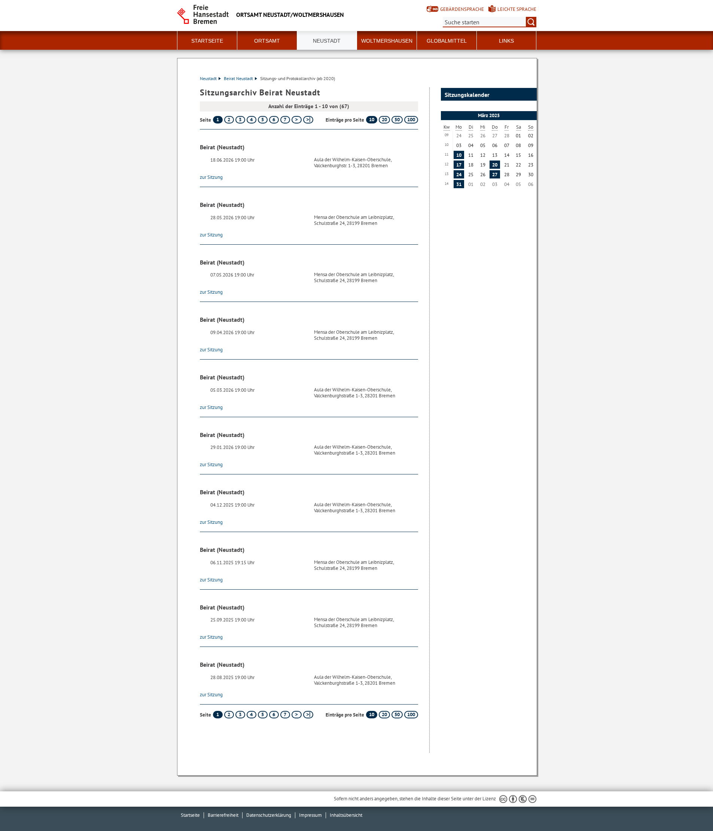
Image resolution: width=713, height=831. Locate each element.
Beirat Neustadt (238, 78)
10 (371, 119)
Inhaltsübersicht (346, 815)
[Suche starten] (531, 22)
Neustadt (208, 78)
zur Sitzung (211, 177)
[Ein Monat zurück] (445, 115)
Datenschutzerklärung (268, 815)
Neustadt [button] (327, 41)
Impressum (310, 815)
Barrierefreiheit (223, 815)
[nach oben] (690, 808)
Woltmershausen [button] (386, 41)
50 (397, 119)
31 (458, 184)
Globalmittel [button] (447, 41)
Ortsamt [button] (267, 41)
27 (494, 174)
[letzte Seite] (308, 119)
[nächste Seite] (297, 119)
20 (384, 119)
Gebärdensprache (462, 9)
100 (411, 119)
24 (458, 174)
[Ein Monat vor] (529, 115)
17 (458, 165)
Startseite (207, 41)
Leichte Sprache (516, 9)
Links (506, 41)
